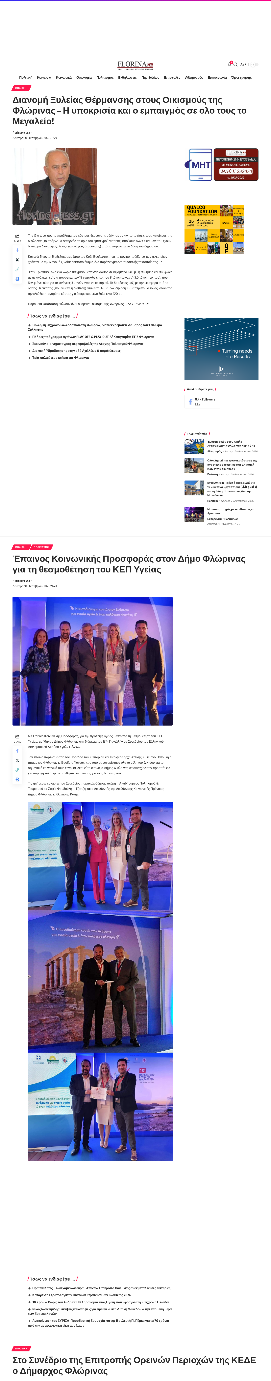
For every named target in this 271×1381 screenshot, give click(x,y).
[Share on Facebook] (17, 250)
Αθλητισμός (214, 451)
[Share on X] (17, 259)
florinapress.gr (22, 132)
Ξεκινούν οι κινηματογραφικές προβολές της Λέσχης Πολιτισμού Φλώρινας (87, 344)
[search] (235, 64)
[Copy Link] (17, 269)
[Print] (17, 279)
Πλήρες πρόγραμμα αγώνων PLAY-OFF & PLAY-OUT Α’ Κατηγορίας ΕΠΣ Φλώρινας (93, 337)
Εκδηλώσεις (214, 518)
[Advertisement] (119, 28)
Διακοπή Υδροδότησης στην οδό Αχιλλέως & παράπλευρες (76, 351)
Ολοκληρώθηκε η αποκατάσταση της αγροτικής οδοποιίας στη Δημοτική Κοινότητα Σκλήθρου (232, 464)
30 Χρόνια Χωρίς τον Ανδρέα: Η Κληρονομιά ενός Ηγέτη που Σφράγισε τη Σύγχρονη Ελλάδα (100, 1302)
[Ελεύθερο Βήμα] (135, 64)
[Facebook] (203, 401)
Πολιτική (21, 88)
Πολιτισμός (231, 518)
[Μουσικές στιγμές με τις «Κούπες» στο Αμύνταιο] (194, 514)
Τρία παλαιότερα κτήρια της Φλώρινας (60, 358)
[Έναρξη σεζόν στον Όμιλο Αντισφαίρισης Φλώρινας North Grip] (194, 446)
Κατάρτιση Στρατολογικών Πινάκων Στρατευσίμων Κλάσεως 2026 (81, 1295)
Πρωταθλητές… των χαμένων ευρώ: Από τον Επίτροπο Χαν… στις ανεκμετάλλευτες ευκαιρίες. (101, 1288)
